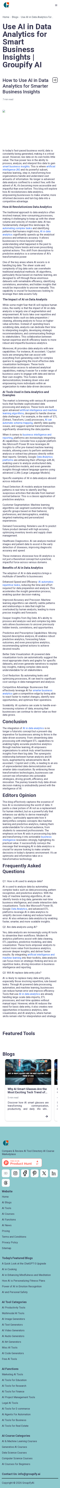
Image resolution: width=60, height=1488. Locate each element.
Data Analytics (19, 908)
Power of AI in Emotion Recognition (22, 1286)
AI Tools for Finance (13, 1391)
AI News (7, 1225)
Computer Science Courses (17, 1458)
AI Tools (6, 1208)
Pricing (6, 1231)
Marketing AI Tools (12, 1374)
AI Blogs (7, 1202)
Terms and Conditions (14, 1236)
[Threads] (6, 1183)
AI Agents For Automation (16, 1414)
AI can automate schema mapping (27, 421)
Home (6, 17)
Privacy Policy (10, 1242)
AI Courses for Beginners (16, 1464)
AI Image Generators (13, 1318)
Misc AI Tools (9, 1347)
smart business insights (16, 166)
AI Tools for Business (14, 1420)
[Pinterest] (34, 1173)
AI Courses (8, 1213)
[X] (44, 1173)
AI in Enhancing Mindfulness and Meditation (26, 1275)
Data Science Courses (14, 1452)
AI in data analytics (33, 728)
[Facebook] (25, 1173)
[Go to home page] (6, 5)
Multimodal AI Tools (13, 1313)
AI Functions (9, 1219)
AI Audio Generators (13, 1336)
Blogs (15, 17)
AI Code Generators (13, 1353)
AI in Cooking (9, 1269)
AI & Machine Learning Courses (19, 1441)
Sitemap (6, 1248)
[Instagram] (15, 1173)
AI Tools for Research (14, 1385)
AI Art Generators (11, 1341)
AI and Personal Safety (15, 1292)
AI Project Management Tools (18, 1397)
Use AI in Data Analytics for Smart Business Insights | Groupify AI (36, 17)
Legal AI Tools (10, 1402)
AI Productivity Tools (13, 1307)
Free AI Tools (9, 1359)
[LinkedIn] (54, 1173)
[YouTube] (6, 1173)
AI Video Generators (13, 1330)
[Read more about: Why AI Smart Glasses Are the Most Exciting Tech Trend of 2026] (28, 1116)
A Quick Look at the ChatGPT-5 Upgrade (24, 1263)
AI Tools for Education (14, 1380)
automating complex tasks (17, 228)
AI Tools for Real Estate (15, 1425)
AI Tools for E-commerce (16, 1408)
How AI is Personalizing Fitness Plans (23, 1280)
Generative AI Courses (14, 1446)
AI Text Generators (12, 1324)
